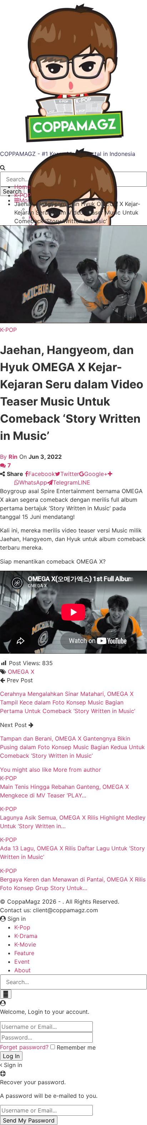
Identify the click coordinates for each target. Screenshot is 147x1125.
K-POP (8, 329)
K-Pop (22, 927)
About (22, 970)
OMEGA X (21, 671)
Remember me (76, 1047)
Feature (24, 953)
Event (22, 961)
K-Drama (25, 935)
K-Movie (25, 944)
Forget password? (24, 1047)
